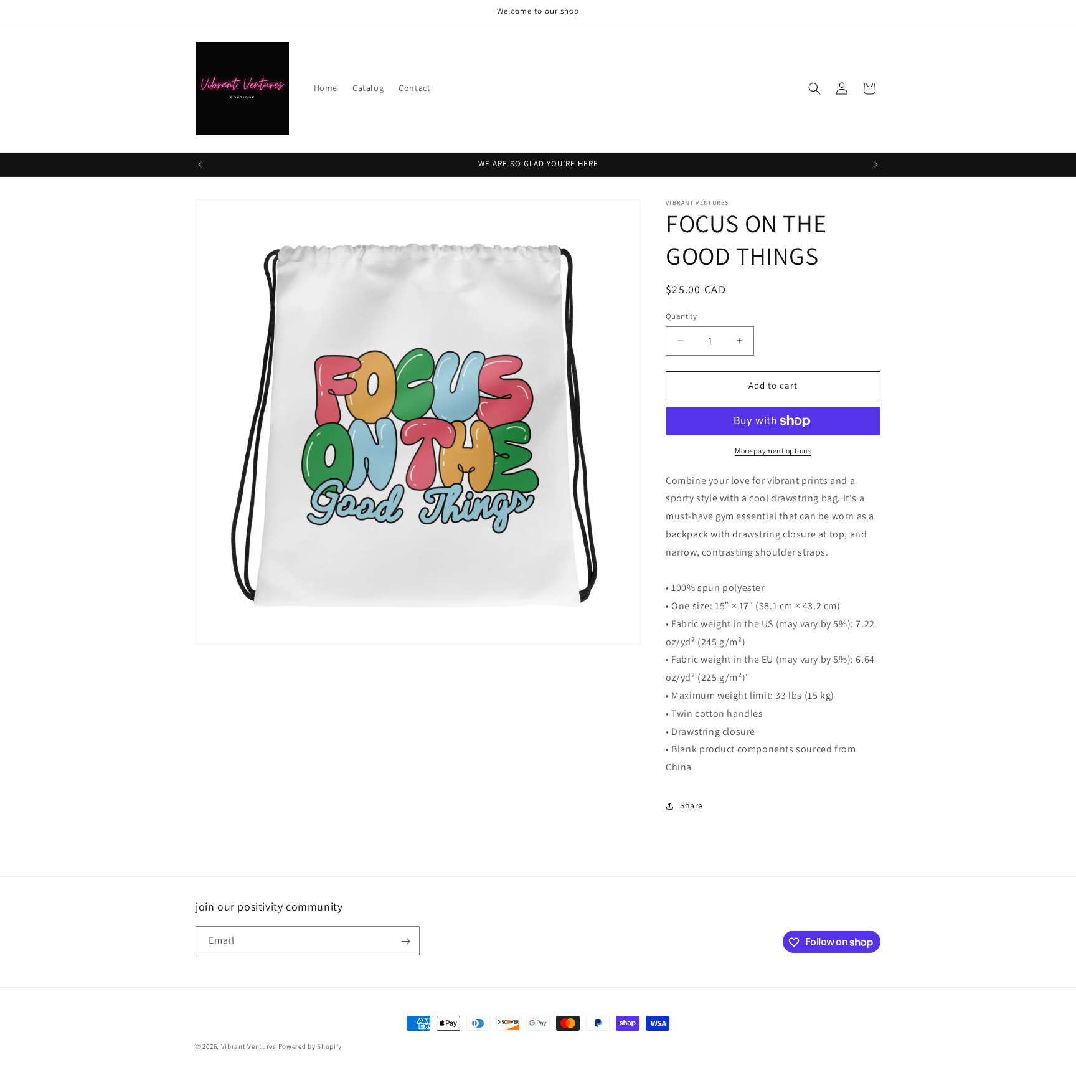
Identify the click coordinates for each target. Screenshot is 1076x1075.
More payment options (773, 450)
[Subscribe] (405, 941)
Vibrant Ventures (249, 1046)
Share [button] (691, 806)
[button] (814, 88)
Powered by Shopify (310, 1046)
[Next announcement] (876, 164)
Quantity (681, 316)
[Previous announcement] (200, 164)
